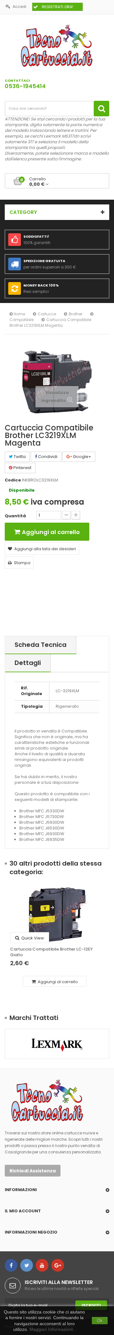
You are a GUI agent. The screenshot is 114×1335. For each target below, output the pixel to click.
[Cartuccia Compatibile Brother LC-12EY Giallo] (57, 915)
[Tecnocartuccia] (57, 45)
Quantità (15, 516)
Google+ (81, 457)
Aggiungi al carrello (57, 982)
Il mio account (23, 1211)
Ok (100, 1320)
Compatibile (22, 319)
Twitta (19, 457)
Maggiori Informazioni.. (52, 1329)
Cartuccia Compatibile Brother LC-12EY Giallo (51, 952)
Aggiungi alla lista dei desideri (45, 549)
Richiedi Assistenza (33, 1171)
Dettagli (28, 662)
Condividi (47, 457)
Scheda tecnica (40, 644)
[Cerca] (101, 108)
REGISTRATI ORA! (57, 7)
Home (19, 314)
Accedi (19, 6)
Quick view (32, 938)
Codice (13, 480)
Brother (75, 314)
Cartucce (47, 314)
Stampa (22, 563)
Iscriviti (91, 1305)
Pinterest (21, 468)
